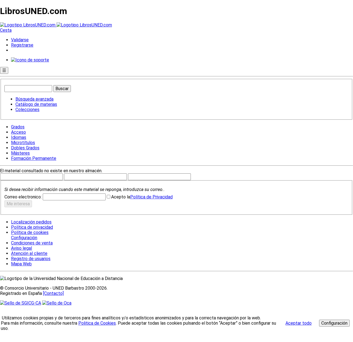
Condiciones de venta (32, 243)
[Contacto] (53, 293)
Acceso (18, 132)
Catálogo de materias (36, 104)
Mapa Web (21, 263)
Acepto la (120, 197)
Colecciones (27, 109)
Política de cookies (30, 232)
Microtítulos (23, 142)
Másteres (20, 153)
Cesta (6, 30)
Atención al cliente (29, 253)
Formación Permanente (33, 158)
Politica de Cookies (97, 323)
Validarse (20, 39)
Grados (18, 127)
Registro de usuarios (30, 258)
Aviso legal (21, 248)
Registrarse (22, 45)
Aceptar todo (298, 323)
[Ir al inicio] (56, 25)
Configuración (23, 237)
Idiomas (18, 137)
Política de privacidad (32, 227)
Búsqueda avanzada (34, 99)
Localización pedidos (31, 222)
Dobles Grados (25, 147)
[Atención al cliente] (30, 60)
